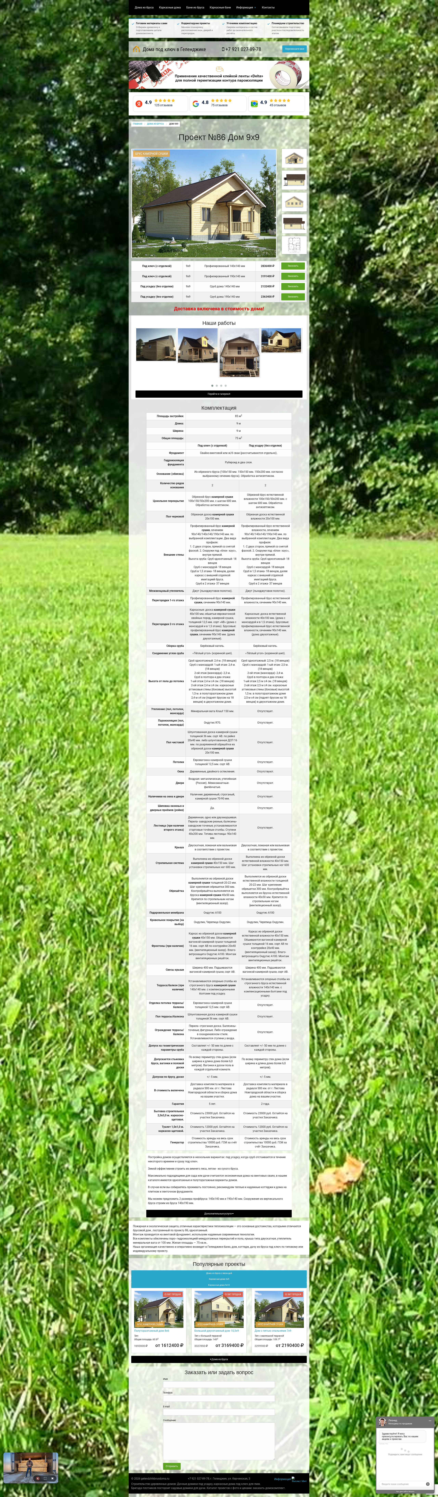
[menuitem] (144, 7)
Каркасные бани (220, 7)
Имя (165, 1379)
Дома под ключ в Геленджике (173, 49)
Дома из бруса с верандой (219, 1273)
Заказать (293, 265)
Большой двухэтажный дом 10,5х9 (216, 1330)
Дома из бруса (144, 7)
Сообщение (169, 1420)
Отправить (172, 1466)
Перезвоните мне (294, 48)
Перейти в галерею (218, 394)
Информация (244, 7)
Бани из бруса (195, 7)
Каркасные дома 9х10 (219, 1285)
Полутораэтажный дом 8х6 (151, 1330)
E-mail (166, 1406)
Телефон (167, 1392)
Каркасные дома (170, 7)
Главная (137, 124)
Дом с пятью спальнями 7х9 (273, 1330)
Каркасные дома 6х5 (219, 1279)
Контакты (268, 7)
